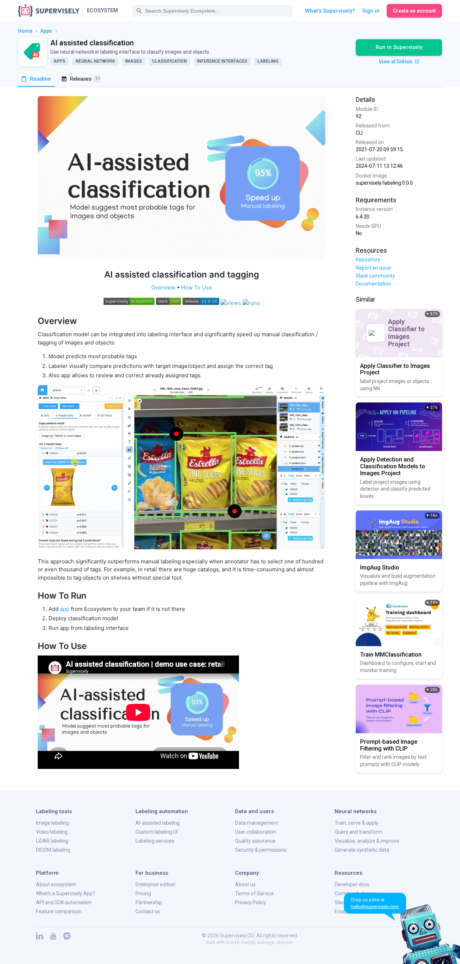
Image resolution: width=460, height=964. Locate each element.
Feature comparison (59, 911)
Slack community (375, 276)
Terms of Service (254, 893)
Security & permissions (261, 850)
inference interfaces (222, 61)
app (64, 608)
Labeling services (154, 841)
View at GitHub (396, 61)
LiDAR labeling (52, 841)
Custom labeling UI (156, 832)
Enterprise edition (155, 884)
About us (245, 884)
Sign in (371, 11)
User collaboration (255, 832)
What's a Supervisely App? (65, 893)
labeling (268, 61)
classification (169, 61)
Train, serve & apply (356, 823)
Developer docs (352, 884)
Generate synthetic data (362, 850)
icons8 (232, 942)
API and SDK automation (64, 902)
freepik (248, 942)
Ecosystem (102, 10)
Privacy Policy (250, 902)
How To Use (196, 287)
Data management (256, 823)
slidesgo (265, 942)
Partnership (148, 902)
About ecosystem (56, 884)
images (133, 61)
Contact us (147, 911)
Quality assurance (255, 841)
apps (46, 31)
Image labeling (52, 823)
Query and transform (358, 832)
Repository (368, 259)
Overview (163, 287)
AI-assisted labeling (157, 823)
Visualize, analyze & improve (367, 841)
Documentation (373, 284)
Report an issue (373, 268)
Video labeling (52, 832)
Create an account (414, 11)
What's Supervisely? (330, 11)
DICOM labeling (53, 850)
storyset (284, 942)
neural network (95, 61)
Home (25, 31)
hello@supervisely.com (375, 906)
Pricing (143, 893)
